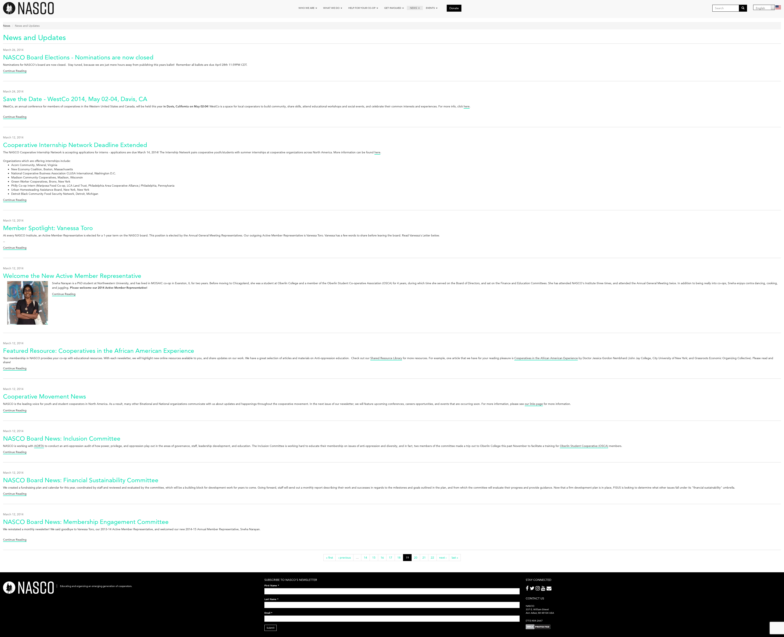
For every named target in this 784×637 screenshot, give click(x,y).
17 (390, 557)
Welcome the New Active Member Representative (72, 276)
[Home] (30, 8)
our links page (534, 404)
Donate (454, 8)
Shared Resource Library (386, 358)
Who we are (306, 7)
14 (365, 557)
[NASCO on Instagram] (538, 589)
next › (443, 557)
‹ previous (344, 557)
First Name (271, 585)
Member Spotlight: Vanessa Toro (48, 228)
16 (382, 557)
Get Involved (393, 7)
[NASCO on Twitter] (533, 589)
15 (373, 557)
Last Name (271, 599)
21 (424, 557)
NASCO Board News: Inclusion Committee (61, 438)
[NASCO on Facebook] (528, 589)
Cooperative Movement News (44, 396)
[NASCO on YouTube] (544, 589)
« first (329, 557)
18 (399, 557)
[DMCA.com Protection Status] (538, 626)
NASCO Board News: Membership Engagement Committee (86, 522)
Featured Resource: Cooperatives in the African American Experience (98, 350)
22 (432, 557)
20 (415, 557)
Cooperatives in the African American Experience (546, 358)
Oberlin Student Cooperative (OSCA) (584, 446)
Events (430, 7)
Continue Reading (15, 71)
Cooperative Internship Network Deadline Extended (75, 145)
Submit (270, 627)
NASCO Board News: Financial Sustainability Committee (80, 480)
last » (455, 557)
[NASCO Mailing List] (550, 589)
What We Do (331, 7)
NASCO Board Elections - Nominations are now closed (78, 57)
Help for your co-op (362, 7)
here (467, 106)
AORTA (39, 446)
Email (268, 612)
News (414, 7)
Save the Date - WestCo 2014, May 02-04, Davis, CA (75, 99)
